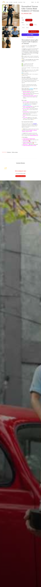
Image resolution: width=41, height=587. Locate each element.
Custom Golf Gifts (26, 140)
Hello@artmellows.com (34, 135)
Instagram (35, 130)
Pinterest (27, 131)
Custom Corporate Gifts (27, 142)
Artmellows (35, 123)
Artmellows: (31, 88)
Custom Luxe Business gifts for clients (29, 145)
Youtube (30, 131)
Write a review (15, 152)
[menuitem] (24, 2)
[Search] (36, 2)
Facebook (31, 130)
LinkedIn (23, 131)
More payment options (30, 37)
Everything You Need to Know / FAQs (29, 95)
